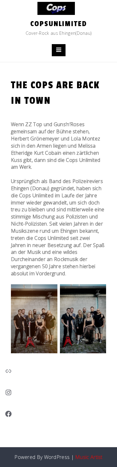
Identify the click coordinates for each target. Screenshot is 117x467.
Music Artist (89, 457)
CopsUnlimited (58, 23)
